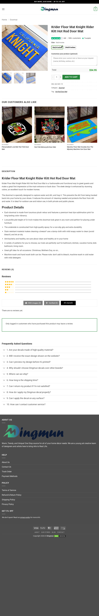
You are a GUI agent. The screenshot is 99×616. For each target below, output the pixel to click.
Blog (54, 532)
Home (4, 20)
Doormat (13, 20)
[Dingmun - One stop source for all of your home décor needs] (49, 9)
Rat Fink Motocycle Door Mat (45, 147)
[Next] (44, 47)
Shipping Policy (8, 500)
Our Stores (45, 532)
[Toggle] (4, 350)
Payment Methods (9, 476)
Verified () (53, 303)
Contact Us (6, 467)
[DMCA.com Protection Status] (60, 536)
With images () (34, 303)
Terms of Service (9, 490)
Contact (60, 532)
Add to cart (71, 77)
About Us (6, 462)
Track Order (7, 471)
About (37, 532)
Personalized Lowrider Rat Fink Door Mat (15, 148)
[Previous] (6, 47)
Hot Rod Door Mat (61, 92)
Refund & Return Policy (11, 495)
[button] (3, 9)
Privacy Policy (8, 504)
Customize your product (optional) (64, 54)
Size (53, 42)
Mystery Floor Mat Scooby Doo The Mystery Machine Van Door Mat (80, 148)
